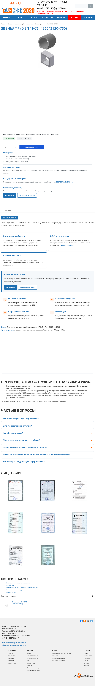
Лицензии (11, 660)
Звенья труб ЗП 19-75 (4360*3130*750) (19, 603)
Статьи (86, 653)
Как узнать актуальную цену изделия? (21, 418)
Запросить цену (31, 147)
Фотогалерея (12, 663)
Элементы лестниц (32, 668)
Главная (3, 24)
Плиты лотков (11, 592)
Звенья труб (29, 24)
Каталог (10, 24)
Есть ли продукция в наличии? (17, 425)
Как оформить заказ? (13, 433)
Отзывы (7, 210)
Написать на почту (27, 195)
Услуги (54, 650)
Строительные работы (58, 658)
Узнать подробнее (66, 245)
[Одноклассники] (84, 621)
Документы (11, 656)
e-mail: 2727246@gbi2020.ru (51, 8)
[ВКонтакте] (81, 621)
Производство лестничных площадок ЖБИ (22, 587)
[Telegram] (91, 621)
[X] (88, 621)
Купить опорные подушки (15, 590)
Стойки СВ (10, 585)
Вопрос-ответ (88, 656)
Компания (12, 650)
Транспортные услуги (58, 660)
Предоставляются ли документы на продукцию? (25, 447)
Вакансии (11, 658)
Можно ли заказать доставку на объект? (21, 440)
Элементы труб (19, 24)
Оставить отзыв (9, 218)
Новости (10, 653)
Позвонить (9, 195)
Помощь (87, 650)
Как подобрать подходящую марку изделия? (24, 461)
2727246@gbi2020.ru (64, 182)
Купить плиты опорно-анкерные (18, 583)
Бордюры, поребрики (33, 670)
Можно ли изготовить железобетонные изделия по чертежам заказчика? (36, 454)
